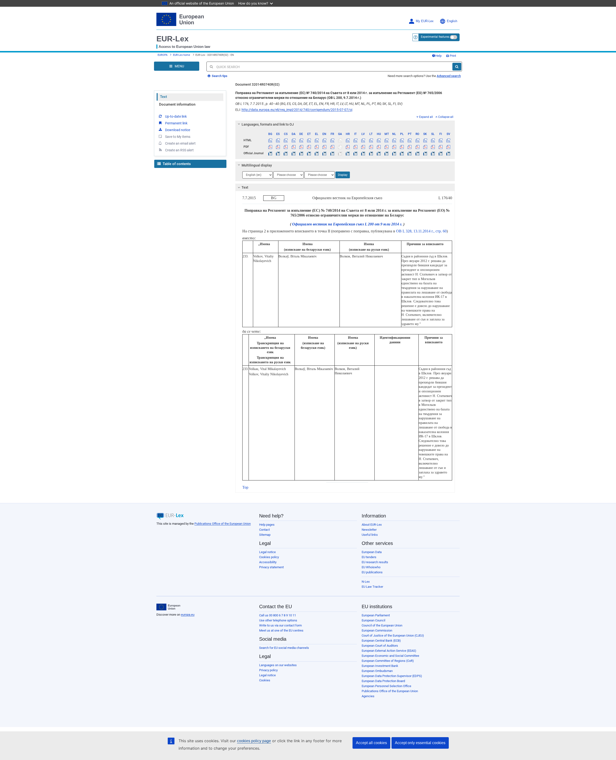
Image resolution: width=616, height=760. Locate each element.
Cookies (264, 680)
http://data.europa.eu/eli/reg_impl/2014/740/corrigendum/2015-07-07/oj (297, 110)
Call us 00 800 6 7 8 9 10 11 (277, 615)
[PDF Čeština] (285, 147)
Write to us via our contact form (280, 625)
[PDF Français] (332, 147)
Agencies (368, 696)
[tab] (345, 124)
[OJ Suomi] (440, 153)
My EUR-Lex (425, 21)
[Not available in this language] (340, 140)
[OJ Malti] (386, 153)
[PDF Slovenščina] (432, 147)
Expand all (426, 117)
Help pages (267, 524)
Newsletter (369, 529)
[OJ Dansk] (293, 153)
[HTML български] (270, 140)
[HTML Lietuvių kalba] (371, 140)
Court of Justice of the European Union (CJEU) (393, 635)
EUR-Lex (172, 38)
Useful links (370, 534)
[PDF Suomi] (440, 147)
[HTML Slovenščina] (432, 140)
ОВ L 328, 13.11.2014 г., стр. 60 (421, 231)
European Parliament (376, 615)
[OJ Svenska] (448, 153)
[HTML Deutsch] (301, 140)
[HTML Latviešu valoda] (363, 140)
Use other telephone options (278, 620)
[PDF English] (324, 147)
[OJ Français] (332, 153)
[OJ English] (324, 153)
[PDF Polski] (402, 147)
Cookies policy (269, 557)
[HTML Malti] (386, 140)
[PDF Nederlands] (394, 147)
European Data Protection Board (383, 681)
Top (245, 487)
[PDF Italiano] (355, 147)
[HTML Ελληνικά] (317, 140)
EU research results (375, 562)
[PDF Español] (278, 147)
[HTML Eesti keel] (309, 140)
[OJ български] (270, 153)
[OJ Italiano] (355, 153)
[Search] (456, 66)
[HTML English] (324, 140)
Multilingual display (257, 165)
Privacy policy (268, 670)
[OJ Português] (409, 153)
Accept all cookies (371, 743)
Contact (264, 529)
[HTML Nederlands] (394, 140)
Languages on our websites (278, 665)
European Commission (377, 630)
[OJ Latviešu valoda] (363, 153)
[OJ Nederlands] (394, 153)
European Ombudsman (377, 671)
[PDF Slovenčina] (425, 147)
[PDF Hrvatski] (347, 147)
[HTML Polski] (402, 140)
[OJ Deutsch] (301, 153)
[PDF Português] (409, 147)
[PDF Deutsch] (301, 147)
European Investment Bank (380, 666)
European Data (372, 552)
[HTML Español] (278, 140)
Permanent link (176, 123)
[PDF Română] (417, 147)
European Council (373, 620)
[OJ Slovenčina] (425, 153)
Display (342, 175)
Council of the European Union (382, 625)
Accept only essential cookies (420, 743)
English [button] (452, 21)
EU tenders (369, 557)
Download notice (177, 130)
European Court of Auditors (380, 645)
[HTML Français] (332, 140)
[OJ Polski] (402, 153)
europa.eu (187, 614)
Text (163, 97)
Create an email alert (180, 143)
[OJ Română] (417, 153)
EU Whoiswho (371, 567)
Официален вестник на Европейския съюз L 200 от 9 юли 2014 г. (347, 224)
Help (438, 55)
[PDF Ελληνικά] (317, 147)
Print (452, 55)
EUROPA (162, 55)
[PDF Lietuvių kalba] (371, 147)
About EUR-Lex (372, 524)
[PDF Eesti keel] (309, 147)
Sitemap (264, 534)
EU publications (372, 572)
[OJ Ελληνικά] (317, 153)
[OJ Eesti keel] (309, 153)
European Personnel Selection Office (386, 686)
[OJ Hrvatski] (347, 153)
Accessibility (267, 562)
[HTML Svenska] (448, 140)
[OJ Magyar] (378, 153)
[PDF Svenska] (448, 147)
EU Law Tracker (372, 586)
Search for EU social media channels (284, 648)
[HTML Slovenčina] (425, 140)
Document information (177, 104)
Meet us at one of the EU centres (281, 630)
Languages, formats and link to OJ (268, 124)
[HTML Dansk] (293, 140)
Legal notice (267, 552)
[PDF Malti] (386, 147)
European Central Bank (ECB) (381, 640)
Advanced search (449, 76)
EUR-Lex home (181, 55)
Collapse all (445, 117)
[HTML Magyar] (378, 140)
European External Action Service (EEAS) (389, 650)
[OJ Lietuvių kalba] (371, 153)
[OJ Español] (278, 153)
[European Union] (168, 607)
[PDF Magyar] (378, 147)
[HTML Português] (409, 140)
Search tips (219, 76)
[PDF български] (270, 147)
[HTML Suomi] (440, 140)
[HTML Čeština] (285, 140)
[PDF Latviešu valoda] (363, 147)
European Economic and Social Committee (390, 656)
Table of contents (176, 164)
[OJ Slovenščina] (432, 153)
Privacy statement (271, 567)
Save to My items (177, 137)
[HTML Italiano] (355, 140)
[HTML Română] (417, 140)
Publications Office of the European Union (222, 523)
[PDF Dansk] (293, 147)
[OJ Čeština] (285, 153)
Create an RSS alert (179, 150)
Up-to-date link (176, 116)
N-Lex (366, 581)
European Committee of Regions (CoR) (388, 661)
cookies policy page (254, 741)
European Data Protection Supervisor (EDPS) (392, 676)
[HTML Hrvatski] (347, 140)
